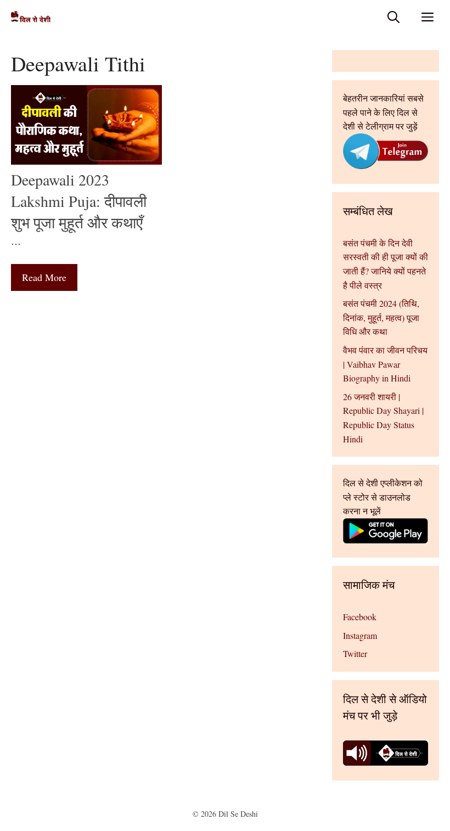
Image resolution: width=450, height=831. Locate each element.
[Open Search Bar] (393, 16)
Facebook (359, 616)
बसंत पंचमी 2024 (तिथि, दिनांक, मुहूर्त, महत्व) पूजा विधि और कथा (381, 317)
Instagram (360, 635)
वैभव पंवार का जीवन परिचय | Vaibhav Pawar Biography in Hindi (385, 364)
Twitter (355, 653)
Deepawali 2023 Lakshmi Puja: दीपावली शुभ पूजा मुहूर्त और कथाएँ (79, 201)
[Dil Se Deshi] (30, 16)
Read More (44, 277)
